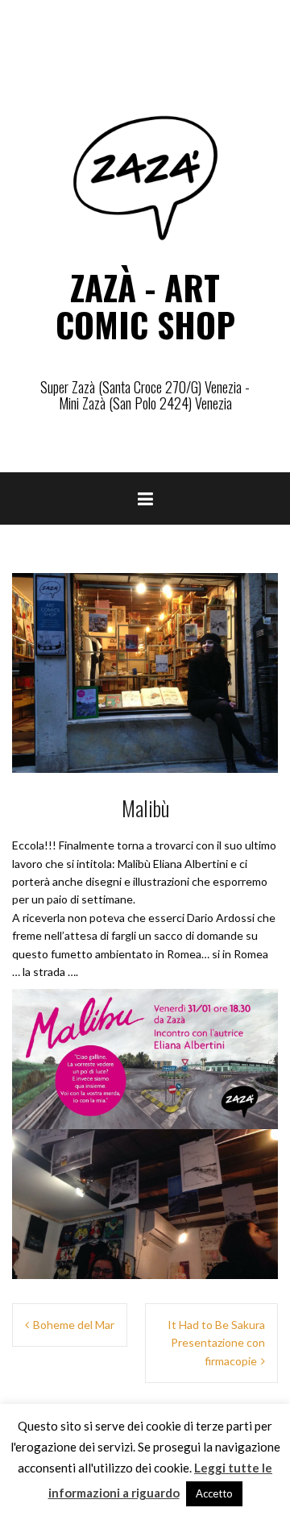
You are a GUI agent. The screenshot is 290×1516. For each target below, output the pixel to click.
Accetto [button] (214, 1493)
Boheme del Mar (73, 1324)
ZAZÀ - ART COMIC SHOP (145, 305)
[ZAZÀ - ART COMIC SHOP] (145, 176)
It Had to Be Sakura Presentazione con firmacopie (216, 1343)
